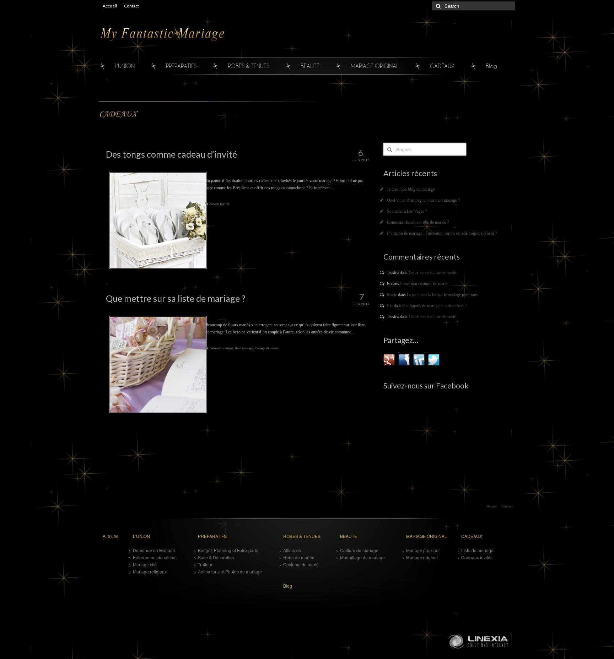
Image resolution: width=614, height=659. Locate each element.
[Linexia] (479, 640)
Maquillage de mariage (362, 557)
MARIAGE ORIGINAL (375, 65)
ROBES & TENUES (248, 65)
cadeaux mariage (221, 348)
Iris (390, 305)
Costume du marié (301, 564)
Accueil (110, 6)
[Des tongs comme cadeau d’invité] (157, 220)
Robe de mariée (298, 557)
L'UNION (125, 65)
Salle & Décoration (216, 557)
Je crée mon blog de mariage (411, 189)
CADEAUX (442, 65)
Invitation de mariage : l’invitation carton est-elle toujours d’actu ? (442, 233)
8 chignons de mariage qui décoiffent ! (435, 305)
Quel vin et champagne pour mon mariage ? (423, 200)
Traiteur (205, 564)
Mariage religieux (150, 571)
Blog (491, 65)
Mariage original (422, 557)
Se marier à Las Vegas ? (407, 211)
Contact (131, 6)
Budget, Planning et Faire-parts (228, 550)
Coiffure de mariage (359, 550)
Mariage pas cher (423, 550)
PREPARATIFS (181, 65)
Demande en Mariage (154, 550)
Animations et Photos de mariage (230, 571)
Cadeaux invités (476, 557)
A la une (111, 536)
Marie (392, 294)
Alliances (292, 550)
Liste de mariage (477, 550)
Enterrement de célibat (155, 557)
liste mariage (244, 348)
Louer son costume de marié (432, 272)
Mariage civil (145, 564)
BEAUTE (310, 65)
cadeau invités (220, 204)
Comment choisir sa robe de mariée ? (418, 222)
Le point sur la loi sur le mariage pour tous (442, 294)
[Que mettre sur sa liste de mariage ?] (157, 364)
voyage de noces (266, 348)
